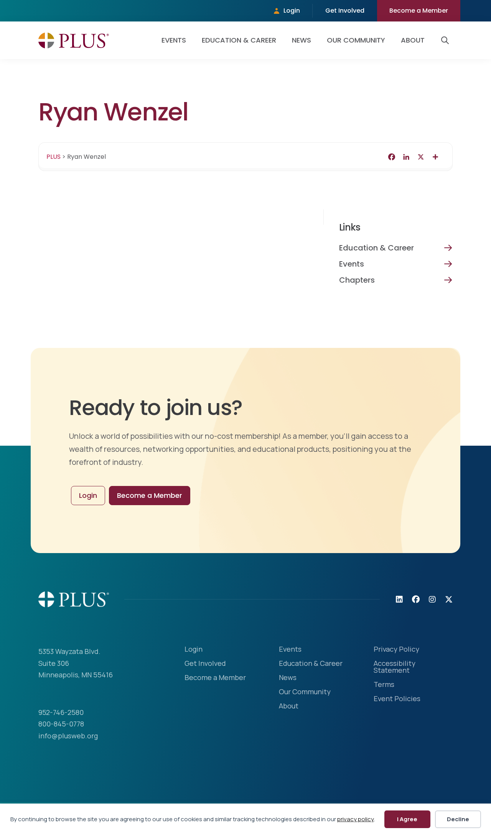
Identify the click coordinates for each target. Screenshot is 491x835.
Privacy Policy (396, 650)
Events (173, 40)
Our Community (356, 40)
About (413, 40)
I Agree (407, 819)
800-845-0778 (61, 723)
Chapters (357, 280)
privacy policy (355, 819)
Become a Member (418, 10)
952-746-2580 (61, 712)
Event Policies (397, 699)
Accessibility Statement (394, 667)
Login (291, 10)
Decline (458, 819)
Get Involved (344, 10)
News (301, 40)
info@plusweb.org (68, 735)
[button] (446, 40)
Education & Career (239, 40)
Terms (384, 685)
